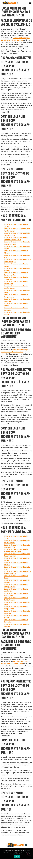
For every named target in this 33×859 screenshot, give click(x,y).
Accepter (16, 856)
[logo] (10, 2)
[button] (30, 3)
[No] (30, 854)
